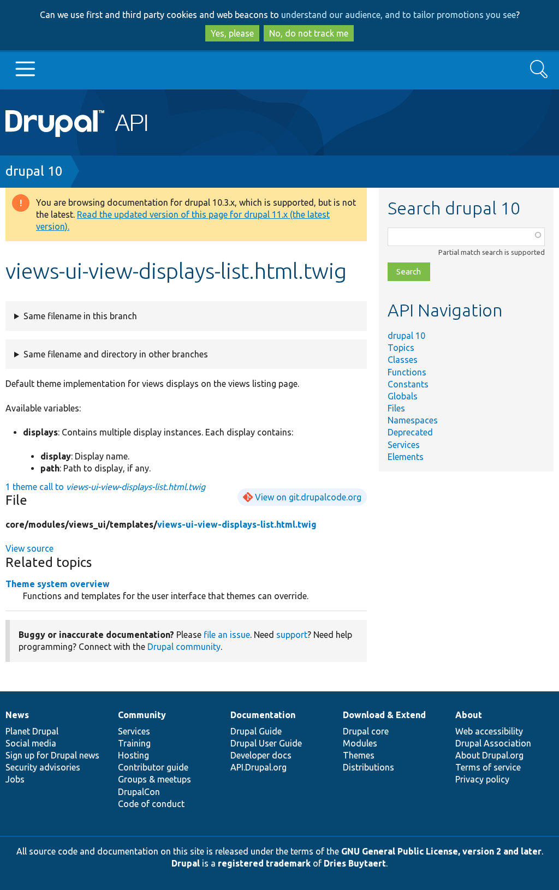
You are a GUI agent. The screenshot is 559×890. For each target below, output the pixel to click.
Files (396, 408)
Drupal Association (493, 743)
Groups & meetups (154, 779)
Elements (406, 457)
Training (134, 743)
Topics (401, 348)
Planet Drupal (31, 731)
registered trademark (264, 863)
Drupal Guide (256, 731)
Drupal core (366, 731)
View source (29, 548)
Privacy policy (482, 779)
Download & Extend (384, 715)
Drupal (185, 863)
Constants (408, 384)
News (17, 715)
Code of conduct (151, 804)
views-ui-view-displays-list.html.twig (237, 524)
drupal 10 (34, 171)
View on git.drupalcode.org (308, 497)
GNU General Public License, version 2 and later (441, 851)
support (291, 635)
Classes (403, 360)
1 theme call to (105, 487)
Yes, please (232, 33)
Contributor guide (153, 767)
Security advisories (42, 767)
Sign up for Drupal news (52, 755)
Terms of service (488, 767)
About (468, 715)
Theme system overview (57, 584)
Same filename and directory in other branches (115, 354)
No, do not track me (308, 33)
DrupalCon (139, 792)
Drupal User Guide (266, 743)
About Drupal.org (489, 755)
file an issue (227, 635)
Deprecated (410, 432)
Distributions (368, 767)
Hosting (133, 755)
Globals (403, 396)
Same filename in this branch (80, 316)
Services (404, 445)
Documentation (262, 715)
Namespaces (413, 420)
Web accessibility (489, 731)
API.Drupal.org (258, 767)
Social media (30, 743)
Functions (407, 372)
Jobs (15, 779)
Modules (360, 743)
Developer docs (261, 755)
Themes (358, 755)
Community (142, 715)
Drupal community (184, 647)
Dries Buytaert (355, 863)
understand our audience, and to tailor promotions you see (398, 15)
